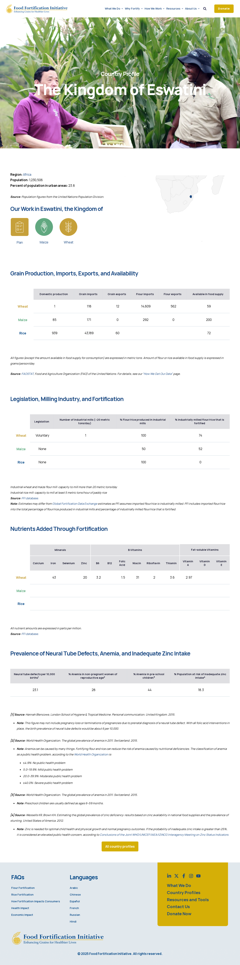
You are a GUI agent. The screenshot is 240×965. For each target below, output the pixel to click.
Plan (20, 242)
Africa (27, 174)
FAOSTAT (28, 374)
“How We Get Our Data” (158, 374)
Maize (44, 242)
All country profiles (120, 846)
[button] (224, 8)
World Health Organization (91, 754)
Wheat (68, 242)
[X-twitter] (176, 876)
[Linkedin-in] (169, 876)
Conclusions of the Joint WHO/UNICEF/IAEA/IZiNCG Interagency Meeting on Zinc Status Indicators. (164, 835)
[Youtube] (198, 876)
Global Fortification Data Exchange (74, 504)
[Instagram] (191, 876)
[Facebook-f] (184, 876)
